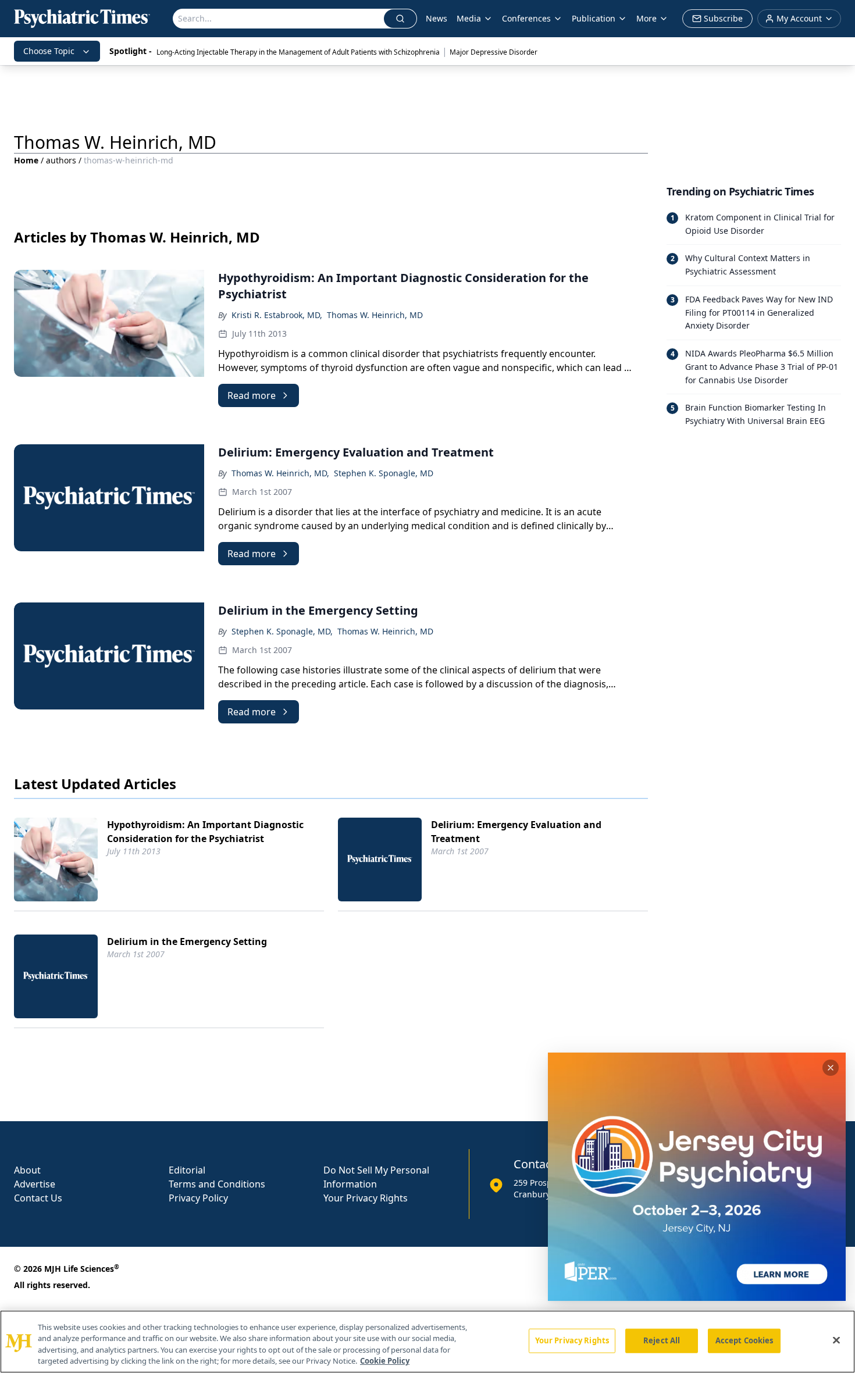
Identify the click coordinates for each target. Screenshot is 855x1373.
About (27, 1170)
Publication (593, 18)
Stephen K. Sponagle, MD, (282, 631)
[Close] (836, 1340)
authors (61, 160)
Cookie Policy (384, 1361)
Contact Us (38, 1198)
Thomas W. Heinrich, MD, (280, 473)
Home (26, 160)
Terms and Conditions (217, 1184)
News (436, 18)
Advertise (34, 1184)
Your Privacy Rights (365, 1198)
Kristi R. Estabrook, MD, (276, 314)
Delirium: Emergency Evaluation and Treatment (516, 831)
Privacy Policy (198, 1198)
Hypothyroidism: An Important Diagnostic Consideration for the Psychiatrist (205, 831)
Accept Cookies (744, 1340)
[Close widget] (830, 1068)
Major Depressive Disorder (493, 52)
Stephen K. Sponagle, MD (383, 473)
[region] (427, 1341)
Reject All (661, 1340)
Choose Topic (48, 50)
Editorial (187, 1170)
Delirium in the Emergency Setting (187, 941)
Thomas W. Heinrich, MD (375, 314)
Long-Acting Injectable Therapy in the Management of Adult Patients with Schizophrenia (298, 52)
